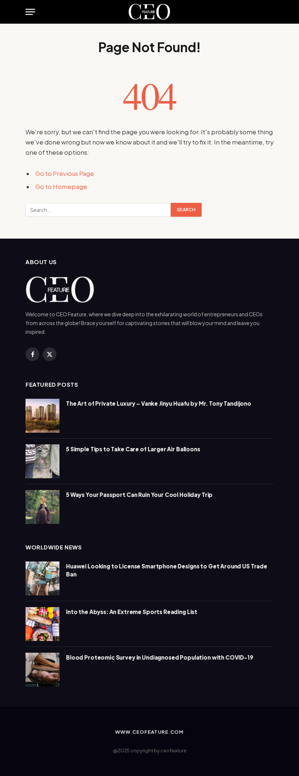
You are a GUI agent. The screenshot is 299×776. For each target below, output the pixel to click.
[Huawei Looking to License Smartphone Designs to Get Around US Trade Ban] (42, 578)
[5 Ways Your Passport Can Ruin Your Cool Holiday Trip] (42, 507)
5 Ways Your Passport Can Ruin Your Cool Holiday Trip (139, 494)
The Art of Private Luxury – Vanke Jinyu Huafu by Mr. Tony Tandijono (158, 403)
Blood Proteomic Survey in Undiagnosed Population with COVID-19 (159, 657)
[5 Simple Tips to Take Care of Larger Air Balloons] (42, 461)
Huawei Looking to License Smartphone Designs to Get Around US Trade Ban (166, 570)
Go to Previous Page (64, 173)
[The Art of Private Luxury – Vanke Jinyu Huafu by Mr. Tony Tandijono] (42, 416)
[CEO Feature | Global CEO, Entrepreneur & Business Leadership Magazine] (149, 12)
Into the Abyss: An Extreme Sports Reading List (131, 611)
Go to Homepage (61, 186)
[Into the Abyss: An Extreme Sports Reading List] (42, 624)
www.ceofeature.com (149, 732)
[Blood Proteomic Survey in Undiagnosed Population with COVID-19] (42, 670)
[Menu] (30, 12)
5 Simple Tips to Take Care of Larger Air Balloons (133, 448)
